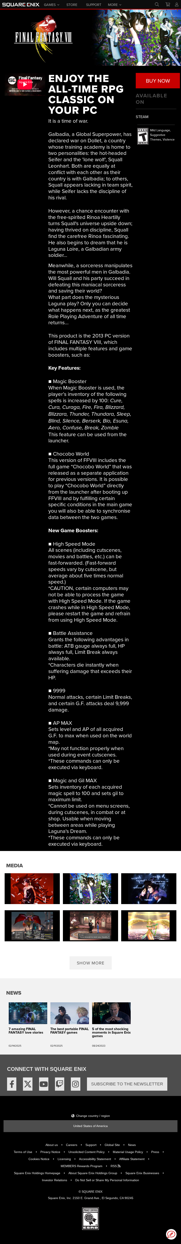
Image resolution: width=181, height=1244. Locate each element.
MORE (113, 4)
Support (90, 1145)
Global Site (112, 1145)
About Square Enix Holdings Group (92, 1173)
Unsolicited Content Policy (86, 1152)
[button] (91, 963)
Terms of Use (23, 1152)
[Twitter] (27, 1084)
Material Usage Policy (128, 1152)
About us (51, 1145)
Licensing (64, 1159)
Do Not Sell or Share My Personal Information (107, 1180)
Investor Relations (54, 1180)
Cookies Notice (38, 1159)
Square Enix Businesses (142, 1173)
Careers (71, 1145)
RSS (114, 1166)
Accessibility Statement (95, 1159)
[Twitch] (59, 1084)
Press (155, 1152)
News (132, 1145)
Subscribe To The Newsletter (127, 1084)
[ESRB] (90, 1218)
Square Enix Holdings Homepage (37, 1173)
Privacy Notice (50, 1152)
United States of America (90, 1126)
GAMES (50, 4)
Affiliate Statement (132, 1159)
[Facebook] (11, 1084)
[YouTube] (43, 1084)
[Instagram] (75, 1084)
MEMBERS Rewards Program (81, 1166)
